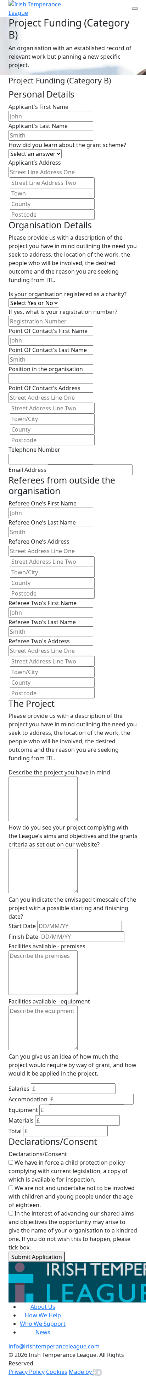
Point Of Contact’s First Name (48, 331)
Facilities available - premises (47, 946)
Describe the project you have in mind (59, 772)
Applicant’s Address (35, 162)
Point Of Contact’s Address (44, 388)
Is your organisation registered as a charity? (68, 294)
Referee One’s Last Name (42, 522)
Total (15, 1131)
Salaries (19, 1089)
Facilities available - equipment (49, 1001)
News (42, 1332)
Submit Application (36, 1257)
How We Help (43, 1315)
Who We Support (43, 1324)
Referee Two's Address (39, 641)
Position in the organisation (46, 369)
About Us (42, 1307)
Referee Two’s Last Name (42, 622)
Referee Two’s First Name (43, 603)
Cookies (56, 1372)
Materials (21, 1120)
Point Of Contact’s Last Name (48, 350)
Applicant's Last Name (38, 126)
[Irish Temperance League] (44, 8)
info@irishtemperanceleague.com (54, 1346)
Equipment (23, 1110)
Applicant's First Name (38, 107)
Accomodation (28, 1099)
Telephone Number (34, 449)
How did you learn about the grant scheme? (67, 145)
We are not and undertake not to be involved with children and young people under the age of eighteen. (72, 1196)
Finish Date (23, 937)
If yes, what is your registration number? (63, 312)
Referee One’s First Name (43, 503)
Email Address (27, 470)
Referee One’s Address (39, 541)
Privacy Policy (27, 1372)
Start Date (22, 926)
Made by (81, 1372)
